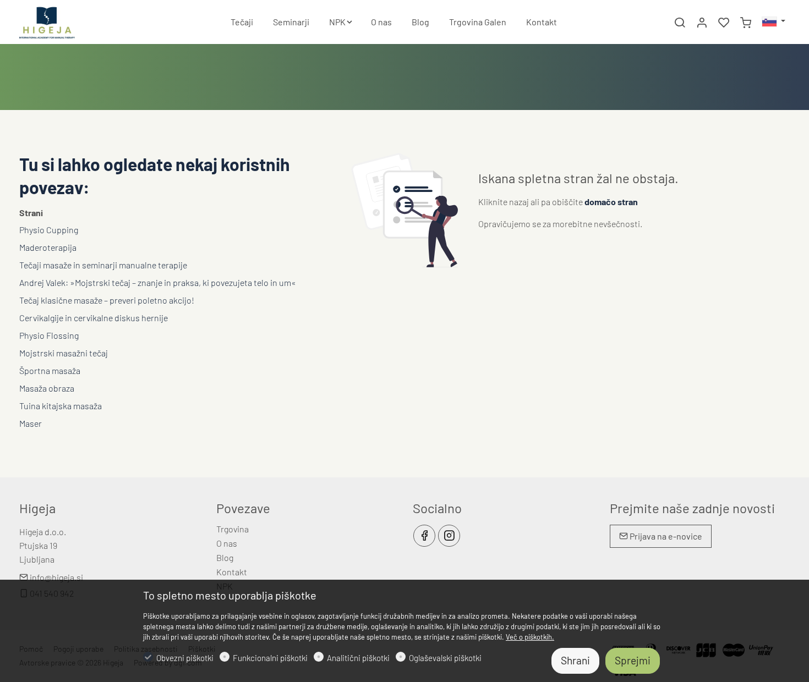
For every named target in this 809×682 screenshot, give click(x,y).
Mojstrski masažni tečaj (63, 353)
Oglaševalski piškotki (445, 658)
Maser (30, 423)
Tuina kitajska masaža (60, 405)
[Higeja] (66, 20)
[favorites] (724, 22)
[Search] (680, 22)
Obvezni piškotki (185, 658)
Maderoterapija (47, 247)
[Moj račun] (702, 22)
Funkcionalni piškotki (270, 658)
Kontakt (231, 571)
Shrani (575, 660)
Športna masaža (49, 370)
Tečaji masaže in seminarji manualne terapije (103, 265)
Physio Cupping (48, 229)
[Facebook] (424, 536)
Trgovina (232, 529)
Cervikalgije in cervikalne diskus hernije (93, 317)
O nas (226, 543)
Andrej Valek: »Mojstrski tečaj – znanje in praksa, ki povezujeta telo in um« (157, 282)
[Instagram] (449, 536)
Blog (224, 557)
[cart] (746, 22)
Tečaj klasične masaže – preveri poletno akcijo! (106, 300)
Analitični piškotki (358, 658)
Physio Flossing (49, 335)
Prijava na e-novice (665, 536)
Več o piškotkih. (530, 636)
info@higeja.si (55, 577)
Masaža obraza (46, 388)
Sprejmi (633, 660)
